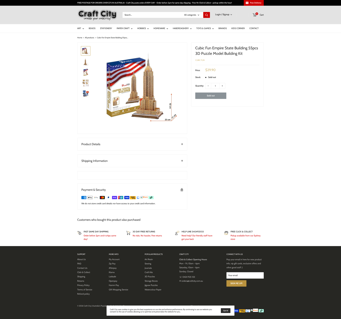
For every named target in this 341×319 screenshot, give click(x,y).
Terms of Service (84, 289)
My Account (114, 259)
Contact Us (82, 268)
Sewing (148, 263)
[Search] (206, 15)
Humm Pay (114, 285)
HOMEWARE (159, 28)
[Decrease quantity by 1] (208, 86)
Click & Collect (83, 272)
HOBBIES (141, 28)
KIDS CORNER (238, 28)
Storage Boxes (151, 281)
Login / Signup (222, 14)
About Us (81, 259)
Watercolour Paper (153, 289)
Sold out (211, 95)
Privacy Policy (83, 285)
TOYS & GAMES (203, 28)
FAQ (79, 263)
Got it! (225, 310)
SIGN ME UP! (236, 283)
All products (89, 37)
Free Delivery (255, 3)
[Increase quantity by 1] (222, 86)
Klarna (112, 272)
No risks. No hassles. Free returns (147, 235)
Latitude (112, 276)
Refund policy (83, 294)
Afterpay (113, 268)
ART (79, 28)
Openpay (113, 281)
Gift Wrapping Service (118, 289)
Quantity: (199, 86)
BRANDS (222, 28)
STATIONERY (106, 28)
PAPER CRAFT (123, 28)
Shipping (81, 276)
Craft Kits (149, 272)
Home (79, 37)
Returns (80, 281)
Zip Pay (112, 263)
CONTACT (254, 28)
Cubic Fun (200, 60)
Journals (148, 268)
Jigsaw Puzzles (151, 285)
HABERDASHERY (181, 28)
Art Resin (149, 259)
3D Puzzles (150, 276)
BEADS (92, 28)
